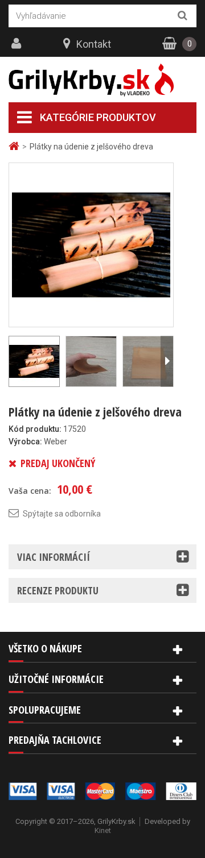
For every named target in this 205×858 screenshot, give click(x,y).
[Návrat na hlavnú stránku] (15, 146)
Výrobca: (25, 441)
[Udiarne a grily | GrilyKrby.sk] (102, 80)
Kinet (103, 830)
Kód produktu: (35, 429)
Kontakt (93, 44)
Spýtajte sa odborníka (62, 513)
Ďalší (167, 361)
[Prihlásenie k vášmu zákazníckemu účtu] (18, 44)
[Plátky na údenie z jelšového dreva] (91, 244)
